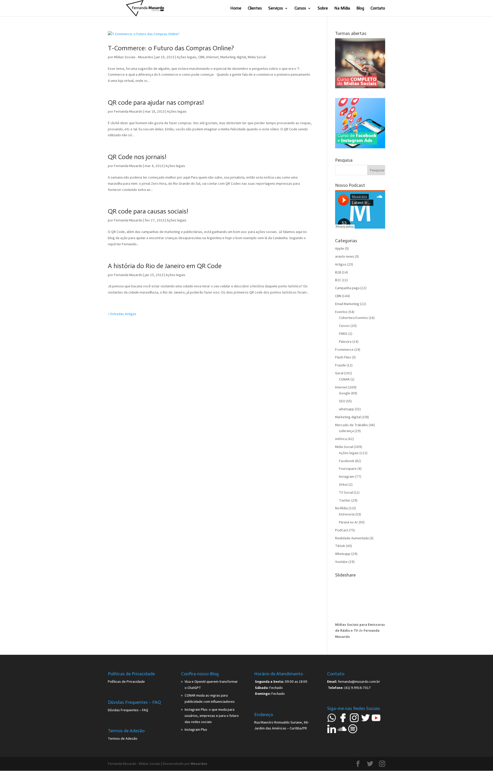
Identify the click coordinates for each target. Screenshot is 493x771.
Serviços (275, 8)
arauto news (344, 256)
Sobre (323, 8)
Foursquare (348, 468)
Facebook (346, 460)
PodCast (341, 530)
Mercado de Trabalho (351, 425)
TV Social (346, 492)
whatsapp (346, 409)
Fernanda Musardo (128, 111)
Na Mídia (342, 8)
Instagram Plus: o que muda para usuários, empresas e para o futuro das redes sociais (212, 715)
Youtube (341, 561)
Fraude (340, 365)
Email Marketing (347, 303)
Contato (378, 8)
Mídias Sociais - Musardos (133, 57)
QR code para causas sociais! (148, 211)
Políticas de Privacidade (126, 681)
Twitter (344, 500)
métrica (341, 438)
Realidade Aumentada (352, 538)
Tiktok (340, 545)
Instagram (346, 476)
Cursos (300, 8)
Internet (212, 57)
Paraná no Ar (348, 522)
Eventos (341, 311)
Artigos (340, 264)
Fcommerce (344, 349)
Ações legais (186, 57)
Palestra (345, 341)
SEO (342, 401)
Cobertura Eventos (353, 317)
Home (235, 8)
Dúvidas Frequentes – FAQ (128, 710)
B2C (338, 280)
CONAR (344, 379)
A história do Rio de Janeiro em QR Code (165, 266)
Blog (360, 8)
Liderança (346, 430)
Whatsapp (342, 553)
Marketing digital (233, 57)
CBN (201, 57)
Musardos (199, 763)
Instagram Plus (196, 729)
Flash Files (343, 357)
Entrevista (347, 514)
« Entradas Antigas (122, 313)
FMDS (343, 333)
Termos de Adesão (122, 738)
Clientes (255, 8)
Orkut (343, 484)
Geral (339, 373)
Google (344, 393)
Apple (339, 248)
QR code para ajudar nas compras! (156, 102)
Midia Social (257, 57)
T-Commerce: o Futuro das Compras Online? (171, 48)
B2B (338, 272)
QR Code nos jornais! (137, 157)
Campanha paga (347, 288)
